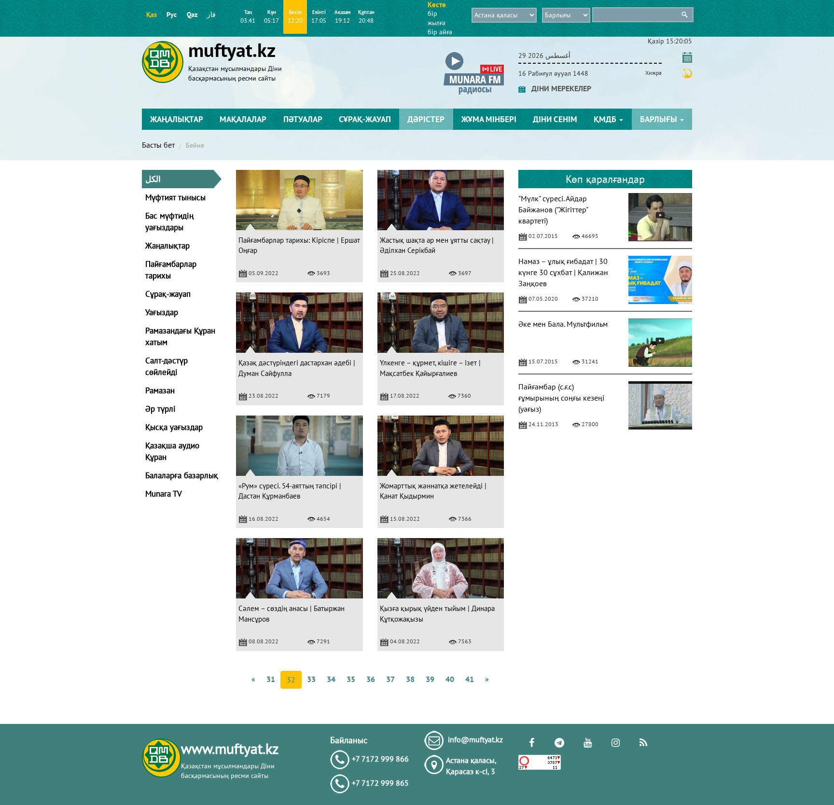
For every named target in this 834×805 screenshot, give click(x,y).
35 (351, 679)
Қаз (151, 14)
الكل (153, 179)
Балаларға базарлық (181, 475)
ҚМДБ (606, 119)
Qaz (192, 14)
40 (449, 679)
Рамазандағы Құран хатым (180, 336)
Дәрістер (426, 119)
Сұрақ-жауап (365, 119)
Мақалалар (243, 119)
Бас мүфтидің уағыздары (169, 221)
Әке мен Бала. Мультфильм (563, 324)
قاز (211, 14)
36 (370, 679)
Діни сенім (555, 119)
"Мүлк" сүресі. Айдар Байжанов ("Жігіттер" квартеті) (553, 209)
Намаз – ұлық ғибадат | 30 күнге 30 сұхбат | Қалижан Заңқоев (563, 272)
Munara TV (163, 493)
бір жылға (436, 18)
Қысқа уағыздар (174, 427)
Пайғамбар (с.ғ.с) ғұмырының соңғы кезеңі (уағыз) (561, 398)
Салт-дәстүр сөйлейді (166, 366)
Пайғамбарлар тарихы (170, 270)
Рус (172, 14)
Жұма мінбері (488, 119)
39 (430, 679)
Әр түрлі (160, 408)
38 (410, 679)
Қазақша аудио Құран (172, 451)
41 (469, 679)
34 (331, 679)
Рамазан (160, 390)
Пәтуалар (302, 119)
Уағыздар (161, 312)
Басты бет (158, 145)
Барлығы (659, 119)
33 (311, 679)
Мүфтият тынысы (175, 197)
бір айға (440, 32)
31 (270, 679)
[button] (474, 53)
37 (390, 679)
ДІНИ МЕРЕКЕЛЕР (558, 88)
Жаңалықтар (176, 119)
